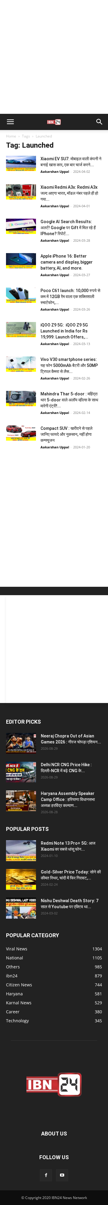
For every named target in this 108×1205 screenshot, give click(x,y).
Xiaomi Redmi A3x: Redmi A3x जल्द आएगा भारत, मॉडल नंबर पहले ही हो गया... (69, 193)
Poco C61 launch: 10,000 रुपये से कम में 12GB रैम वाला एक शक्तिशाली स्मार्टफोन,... (70, 296)
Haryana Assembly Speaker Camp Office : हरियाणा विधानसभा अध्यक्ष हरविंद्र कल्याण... (68, 799)
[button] (10, 122)
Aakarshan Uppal (54, 171)
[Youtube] (62, 1175)
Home (11, 136)
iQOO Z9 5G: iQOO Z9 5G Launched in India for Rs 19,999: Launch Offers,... (64, 331)
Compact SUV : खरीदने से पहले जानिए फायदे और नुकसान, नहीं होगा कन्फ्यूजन (66, 434)
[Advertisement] (54, 57)
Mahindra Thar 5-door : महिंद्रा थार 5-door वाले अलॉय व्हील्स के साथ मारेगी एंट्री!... (69, 399)
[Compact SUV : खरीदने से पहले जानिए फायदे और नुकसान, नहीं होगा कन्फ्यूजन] (21, 433)
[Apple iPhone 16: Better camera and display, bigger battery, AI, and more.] (21, 260)
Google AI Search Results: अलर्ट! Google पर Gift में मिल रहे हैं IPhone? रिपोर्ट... (68, 227)
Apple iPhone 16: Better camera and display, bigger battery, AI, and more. (66, 262)
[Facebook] (46, 1175)
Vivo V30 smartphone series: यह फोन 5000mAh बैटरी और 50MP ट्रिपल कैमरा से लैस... (69, 365)
